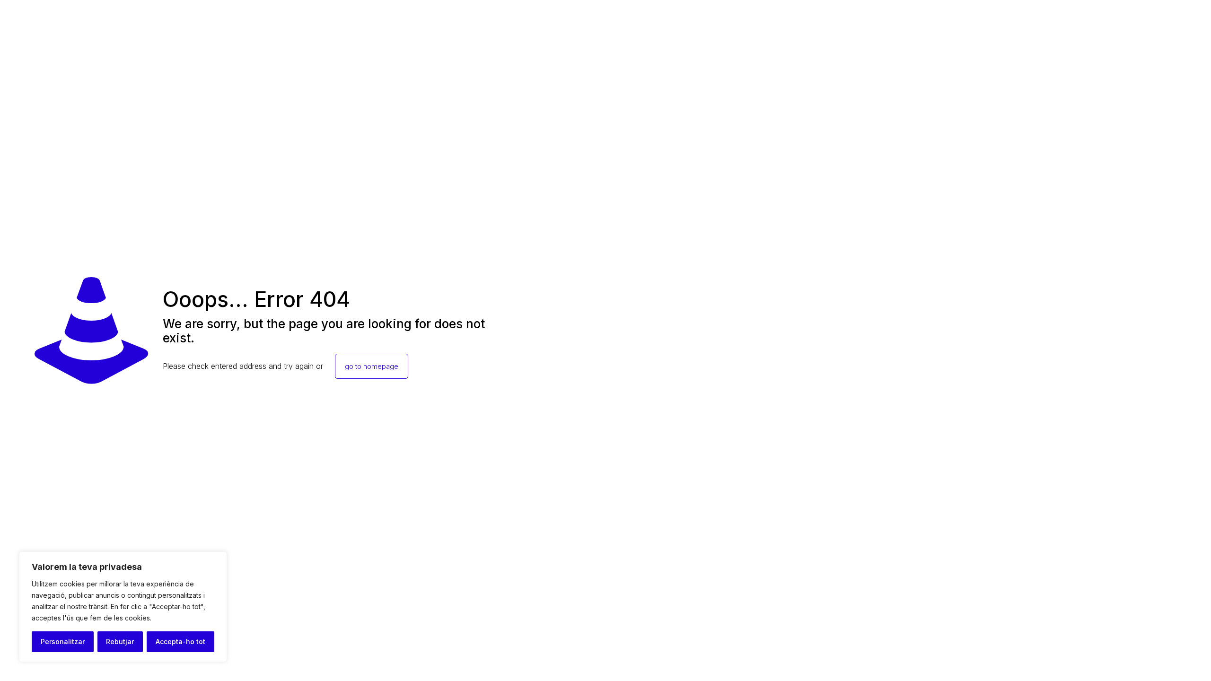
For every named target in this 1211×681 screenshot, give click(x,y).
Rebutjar (120, 641)
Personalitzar (63, 641)
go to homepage (371, 366)
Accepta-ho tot (180, 641)
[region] (123, 606)
